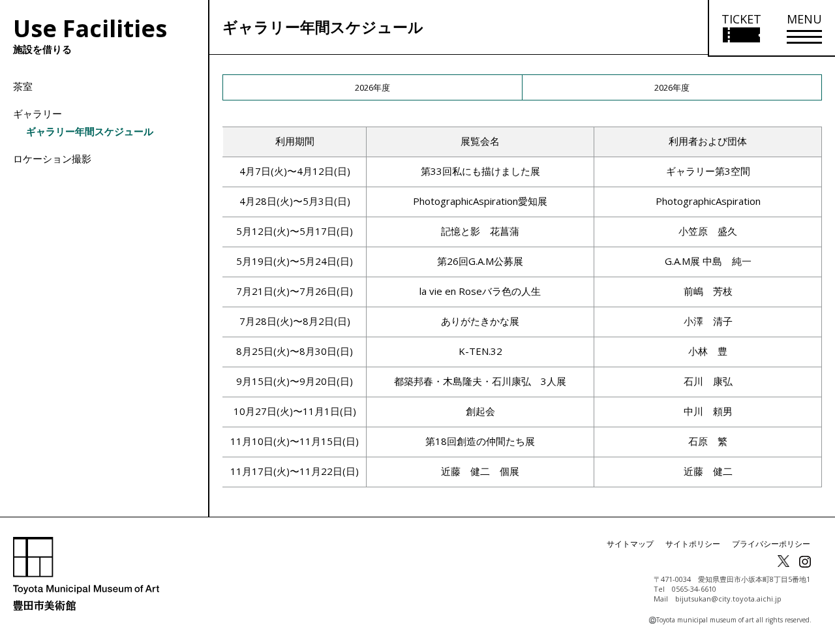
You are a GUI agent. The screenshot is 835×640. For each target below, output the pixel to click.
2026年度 (372, 87)
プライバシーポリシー (771, 543)
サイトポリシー (692, 543)
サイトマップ (630, 543)
